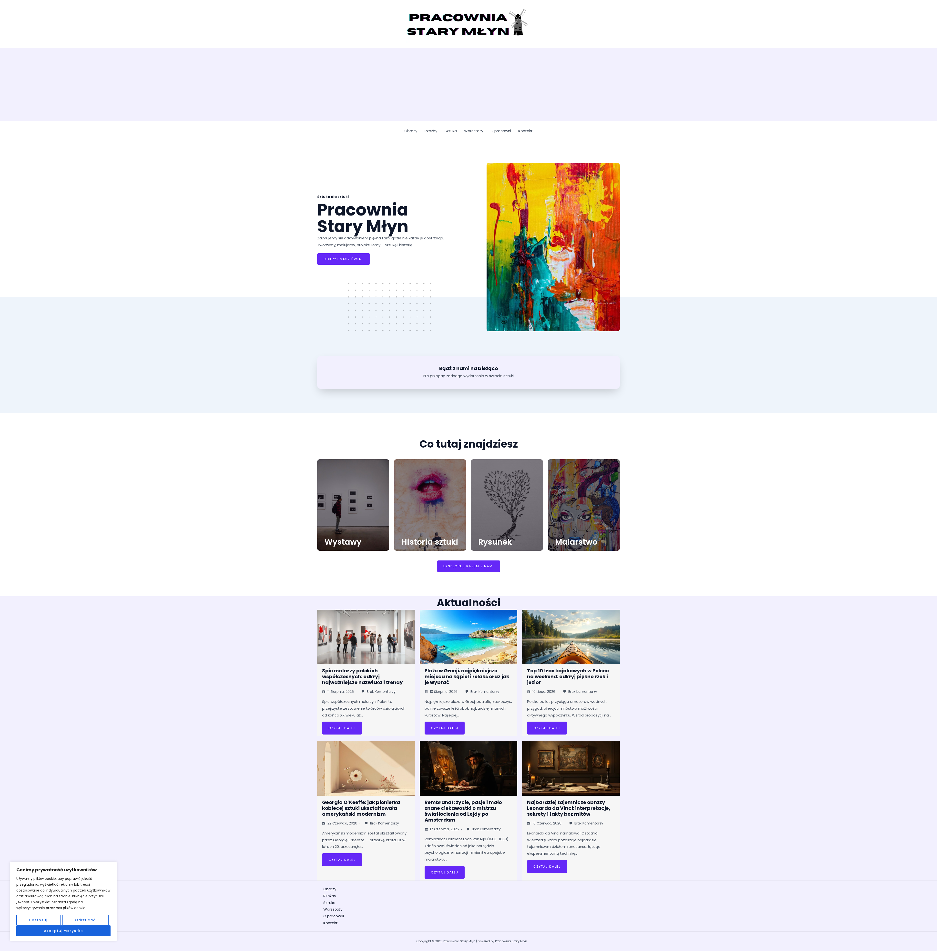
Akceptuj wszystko (63, 930)
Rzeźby (431, 130)
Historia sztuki (429, 541)
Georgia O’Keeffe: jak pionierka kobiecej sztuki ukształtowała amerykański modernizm (361, 808)
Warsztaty (473, 130)
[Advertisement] (468, 84)
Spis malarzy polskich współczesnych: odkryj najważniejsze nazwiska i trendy (362, 676)
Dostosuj (38, 920)
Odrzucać (85, 920)
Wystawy (343, 541)
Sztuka (451, 130)
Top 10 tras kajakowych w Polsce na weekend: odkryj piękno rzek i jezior (568, 676)
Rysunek (495, 541)
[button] (468, 566)
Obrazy (410, 130)
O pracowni (500, 130)
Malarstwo (576, 541)
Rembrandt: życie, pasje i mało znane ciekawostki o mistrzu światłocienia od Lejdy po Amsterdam (463, 811)
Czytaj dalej (342, 728)
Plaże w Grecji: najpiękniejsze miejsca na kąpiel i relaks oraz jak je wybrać (467, 676)
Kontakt (525, 130)
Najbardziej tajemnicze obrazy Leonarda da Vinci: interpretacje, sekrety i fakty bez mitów (568, 808)
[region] (63, 901)
